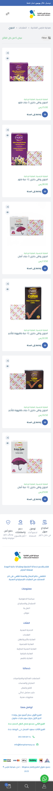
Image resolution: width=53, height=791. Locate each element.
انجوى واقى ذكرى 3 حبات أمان (33, 256)
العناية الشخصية (26, 644)
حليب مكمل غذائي (26, 692)
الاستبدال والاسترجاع (26, 603)
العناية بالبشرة (26, 653)
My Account (44, 786)
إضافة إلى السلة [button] (34, 114)
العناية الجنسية (42, 99)
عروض (26, 613)
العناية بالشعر (26, 658)
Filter (44, 38)
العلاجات (26, 635)
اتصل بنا (26, 608)
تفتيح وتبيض (26, 688)
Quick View (7, 58)
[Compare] (7, 53)
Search (26, 786)
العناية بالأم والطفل (26, 639)
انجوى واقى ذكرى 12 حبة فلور (33, 179)
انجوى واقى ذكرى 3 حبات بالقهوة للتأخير (28, 410)
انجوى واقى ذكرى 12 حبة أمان (33, 487)
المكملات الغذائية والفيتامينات (26, 678)
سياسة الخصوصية (26, 599)
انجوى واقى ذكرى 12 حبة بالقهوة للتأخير (28, 333)
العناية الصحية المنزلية (26, 649)
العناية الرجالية (29, 99)
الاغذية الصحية (26, 630)
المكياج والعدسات (26, 683)
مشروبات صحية (26, 697)
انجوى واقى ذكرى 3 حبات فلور (33, 102)
